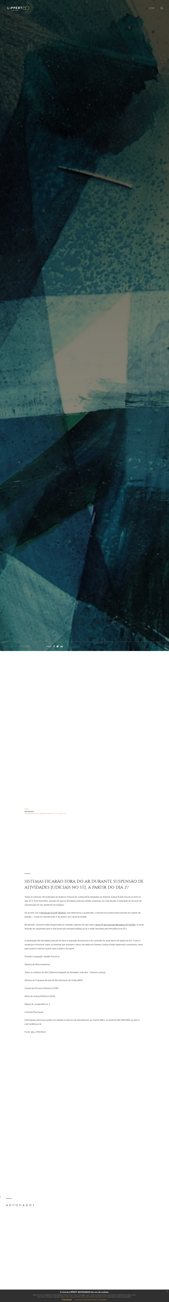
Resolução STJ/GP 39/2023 (53, 913)
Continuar (67, 1300)
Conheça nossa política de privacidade (91, 1300)
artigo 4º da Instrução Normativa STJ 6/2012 (115, 924)
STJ (32, 1032)
